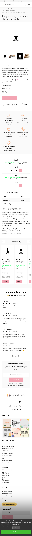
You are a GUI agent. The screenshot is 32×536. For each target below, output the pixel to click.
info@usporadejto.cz (19, 1)
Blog (27, 1)
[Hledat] (22, 4)
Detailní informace (6, 85)
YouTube (20, 402)
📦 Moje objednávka (9, 504)
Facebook (11, 402)
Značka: (5, 88)
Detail (5, 281)
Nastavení (16, 527)
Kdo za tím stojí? (6, 444)
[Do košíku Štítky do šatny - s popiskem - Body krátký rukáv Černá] (20, 170)
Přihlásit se (16, 379)
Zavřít (26, 109)
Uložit (5, 110)
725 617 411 (8, 1)
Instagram (16, 402)
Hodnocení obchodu (16, 292)
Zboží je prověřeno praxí (8, 448)
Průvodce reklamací (7, 493)
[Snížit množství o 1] (11, 170)
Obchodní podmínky (7, 496)
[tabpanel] (7, 264)
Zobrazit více (16, 356)
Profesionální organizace (8, 446)
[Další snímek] (29, 38)
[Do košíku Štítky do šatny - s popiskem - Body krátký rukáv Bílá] (20, 185)
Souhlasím (16, 532)
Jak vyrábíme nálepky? (7, 453)
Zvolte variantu (9, 98)
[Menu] (29, 4)
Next (29, 241)
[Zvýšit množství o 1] (16, 170)
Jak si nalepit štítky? (7, 456)
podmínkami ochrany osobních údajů (16, 385)
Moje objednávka (6, 463)
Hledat (7, 517)
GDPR (3, 498)
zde (18, 524)
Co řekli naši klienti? (7, 451)
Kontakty (4, 501)
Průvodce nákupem (7, 491)
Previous (3, 241)
